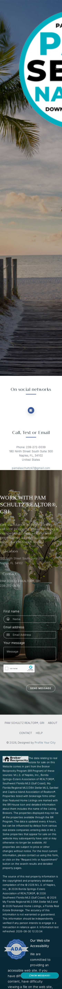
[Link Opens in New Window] (31, 410)
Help (39, 733)
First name (11, 611)
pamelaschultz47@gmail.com (31, 468)
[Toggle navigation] (56, 67)
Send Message (40, 688)
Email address (13, 627)
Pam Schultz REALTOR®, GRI (24, 723)
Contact (25, 733)
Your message (14, 643)
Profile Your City (45, 742)
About (52, 723)
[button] (40, 975)
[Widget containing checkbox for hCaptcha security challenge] (19, 668)
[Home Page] (16, 67)
